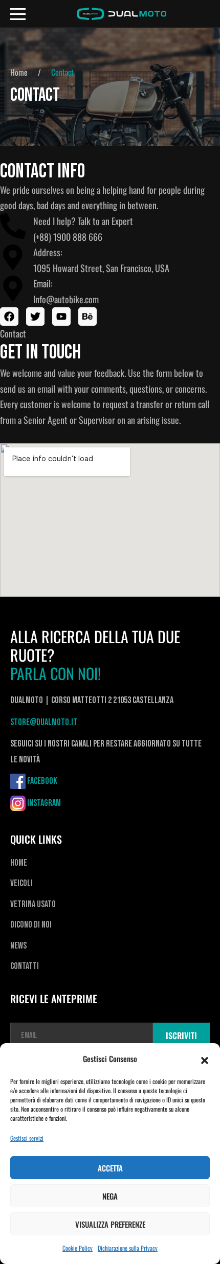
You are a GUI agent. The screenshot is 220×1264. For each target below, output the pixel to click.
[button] (205, 1059)
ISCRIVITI (181, 1035)
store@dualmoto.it (43, 722)
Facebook (42, 781)
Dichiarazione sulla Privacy (128, 1248)
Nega (110, 1196)
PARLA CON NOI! (55, 673)
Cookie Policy (77, 1248)
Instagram (44, 803)
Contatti (24, 966)
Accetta (110, 1167)
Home (19, 72)
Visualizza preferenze (110, 1224)
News (18, 945)
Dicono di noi (31, 924)
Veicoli (21, 883)
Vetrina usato (33, 904)
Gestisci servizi (26, 1138)
